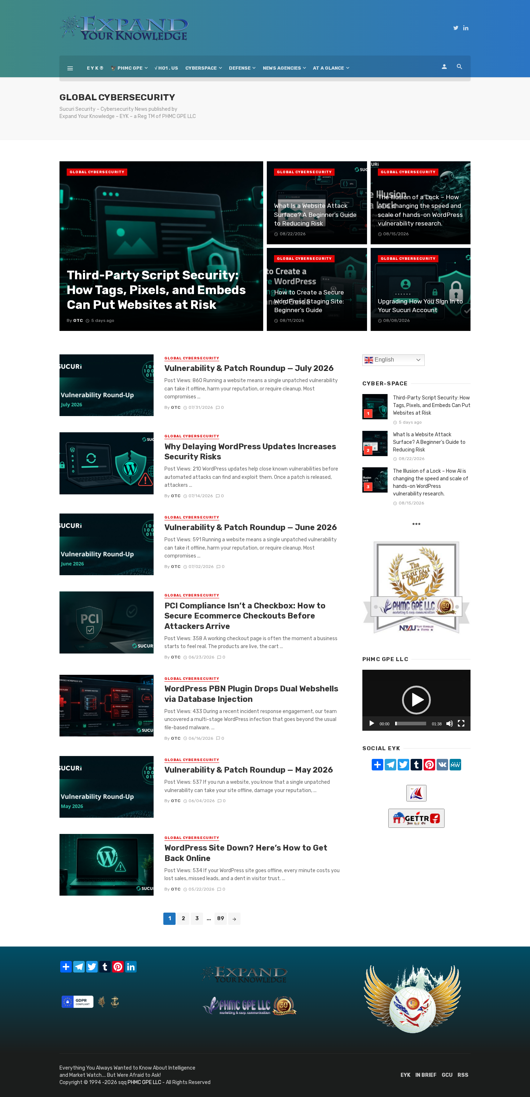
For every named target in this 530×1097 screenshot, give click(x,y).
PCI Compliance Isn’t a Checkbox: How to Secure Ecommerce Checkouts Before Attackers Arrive (245, 616)
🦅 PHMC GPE (126, 68)
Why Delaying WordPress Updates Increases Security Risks (250, 451)
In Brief (426, 1075)
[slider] (410, 723)
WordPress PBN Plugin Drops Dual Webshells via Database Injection (251, 693)
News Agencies (282, 68)
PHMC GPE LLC (144, 1082)
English (383, 360)
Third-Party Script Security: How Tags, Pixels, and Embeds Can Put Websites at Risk (432, 405)
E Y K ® (95, 68)
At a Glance (328, 68)
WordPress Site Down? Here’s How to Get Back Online (245, 852)
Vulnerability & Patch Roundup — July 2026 (249, 368)
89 (220, 918)
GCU (447, 1075)
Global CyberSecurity (97, 172)
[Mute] (449, 723)
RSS (463, 1075)
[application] (416, 700)
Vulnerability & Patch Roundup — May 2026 (248, 769)
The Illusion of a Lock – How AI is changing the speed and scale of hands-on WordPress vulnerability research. (430, 482)
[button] (416, 700)
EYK (405, 1075)
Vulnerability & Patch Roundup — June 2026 (250, 527)
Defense (240, 68)
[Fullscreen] (461, 723)
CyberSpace (201, 68)
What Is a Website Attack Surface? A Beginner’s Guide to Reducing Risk (429, 442)
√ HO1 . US (166, 68)
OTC (176, 407)
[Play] (371, 723)
